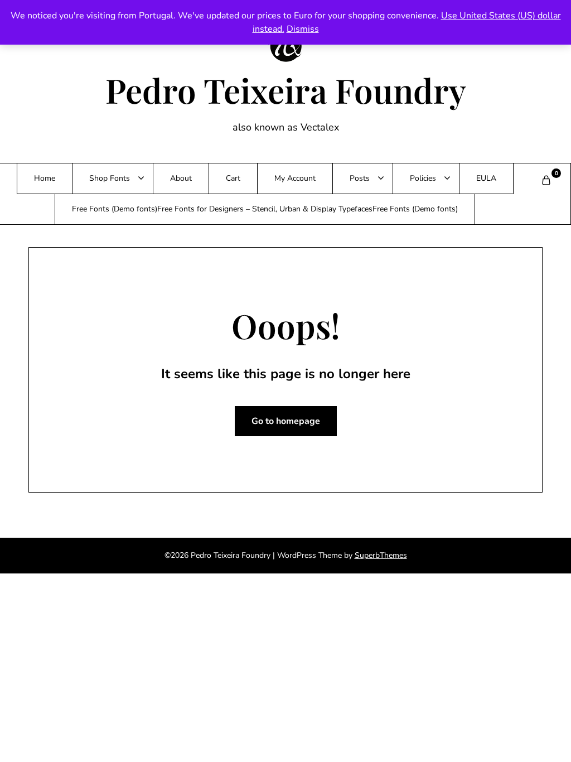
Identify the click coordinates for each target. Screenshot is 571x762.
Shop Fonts (109, 178)
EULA (486, 178)
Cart (233, 178)
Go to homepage (285, 421)
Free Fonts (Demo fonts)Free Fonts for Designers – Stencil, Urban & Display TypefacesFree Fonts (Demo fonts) (265, 209)
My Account (295, 178)
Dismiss (303, 29)
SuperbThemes (381, 555)
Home (44, 178)
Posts (360, 178)
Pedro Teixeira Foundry (285, 90)
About (181, 178)
